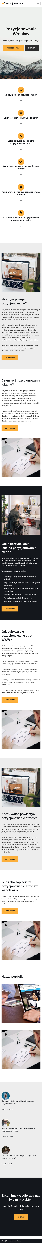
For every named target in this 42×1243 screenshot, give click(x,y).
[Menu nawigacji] (38, 3)
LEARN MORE (10, 357)
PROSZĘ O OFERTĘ (13, 48)
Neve (3, 1241)
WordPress (17, 1241)
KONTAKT (21, 1217)
